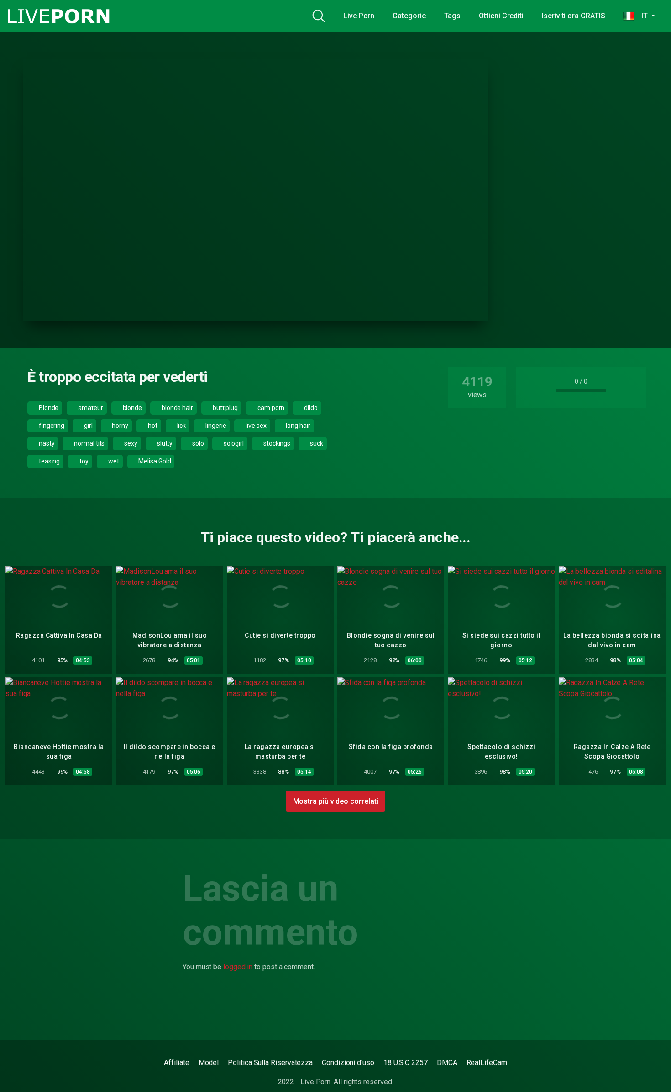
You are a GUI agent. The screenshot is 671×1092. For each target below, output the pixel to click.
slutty (164, 443)
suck (316, 443)
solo (197, 443)
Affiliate (176, 1062)
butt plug (224, 407)
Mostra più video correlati (335, 801)
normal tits (89, 443)
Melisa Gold (154, 461)
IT (641, 15)
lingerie (215, 425)
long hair (297, 425)
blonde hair (176, 407)
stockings (276, 443)
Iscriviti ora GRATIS (573, 15)
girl (88, 425)
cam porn (270, 407)
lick (181, 425)
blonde (131, 407)
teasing (48, 461)
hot (152, 425)
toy (83, 461)
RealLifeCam (487, 1062)
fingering (50, 425)
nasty (46, 443)
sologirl (233, 443)
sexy (130, 443)
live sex (255, 425)
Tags (452, 15)
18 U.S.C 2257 (405, 1062)
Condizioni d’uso (348, 1062)
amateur (90, 407)
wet (113, 461)
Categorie (409, 15)
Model (209, 1062)
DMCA (447, 1062)
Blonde (47, 407)
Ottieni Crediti (501, 15)
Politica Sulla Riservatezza (270, 1062)
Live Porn (358, 15)
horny (120, 425)
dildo (310, 407)
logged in (237, 966)
